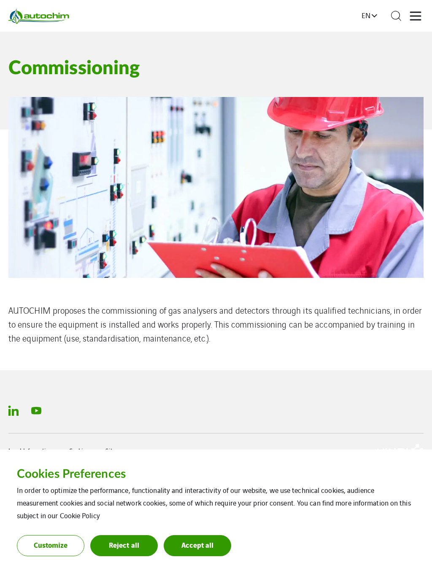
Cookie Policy (80, 515)
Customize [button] (51, 544)
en (366, 15)
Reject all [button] (124, 544)
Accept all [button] (197, 544)
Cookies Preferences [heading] (71, 474)
